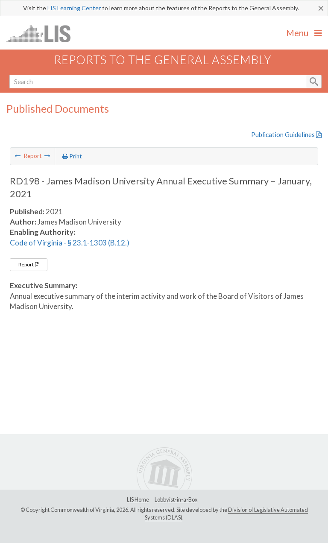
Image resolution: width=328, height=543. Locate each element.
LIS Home (138, 499)
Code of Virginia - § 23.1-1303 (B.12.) (69, 242)
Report (26, 264)
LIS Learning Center (74, 8)
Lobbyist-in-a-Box (176, 499)
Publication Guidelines (283, 134)
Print (75, 156)
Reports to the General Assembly (163, 60)
